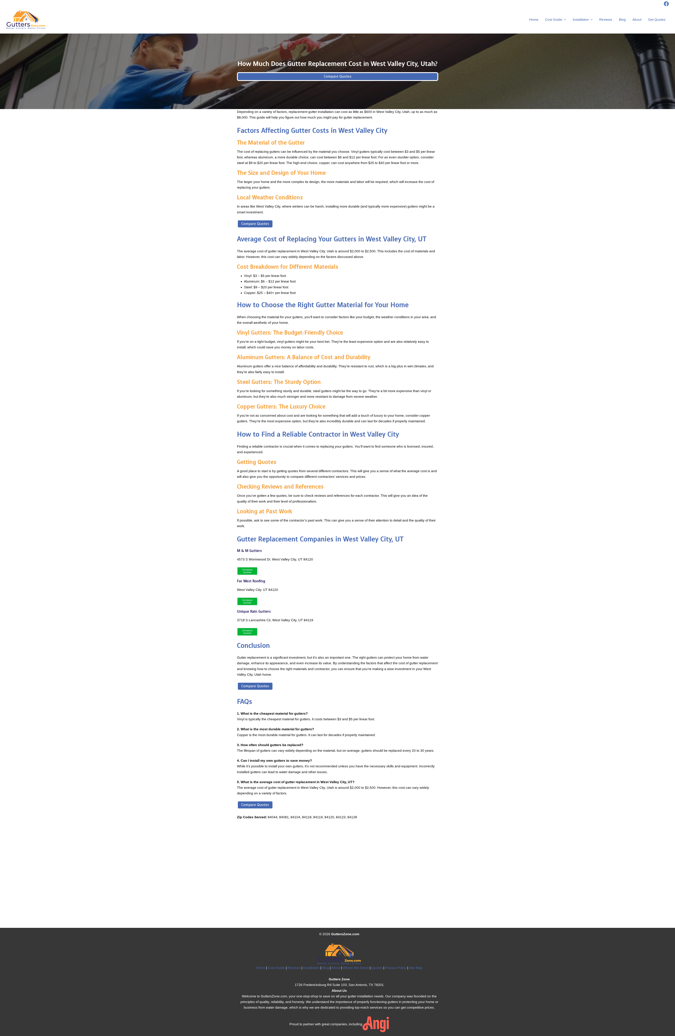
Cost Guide (553, 19)
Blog (622, 19)
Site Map (415, 968)
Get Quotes (657, 19)
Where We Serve (356, 968)
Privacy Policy (395, 968)
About (636, 19)
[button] (564, 20)
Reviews (605, 19)
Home (533, 19)
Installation (581, 19)
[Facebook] (666, 3)
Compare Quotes (337, 76)
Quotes (376, 968)
